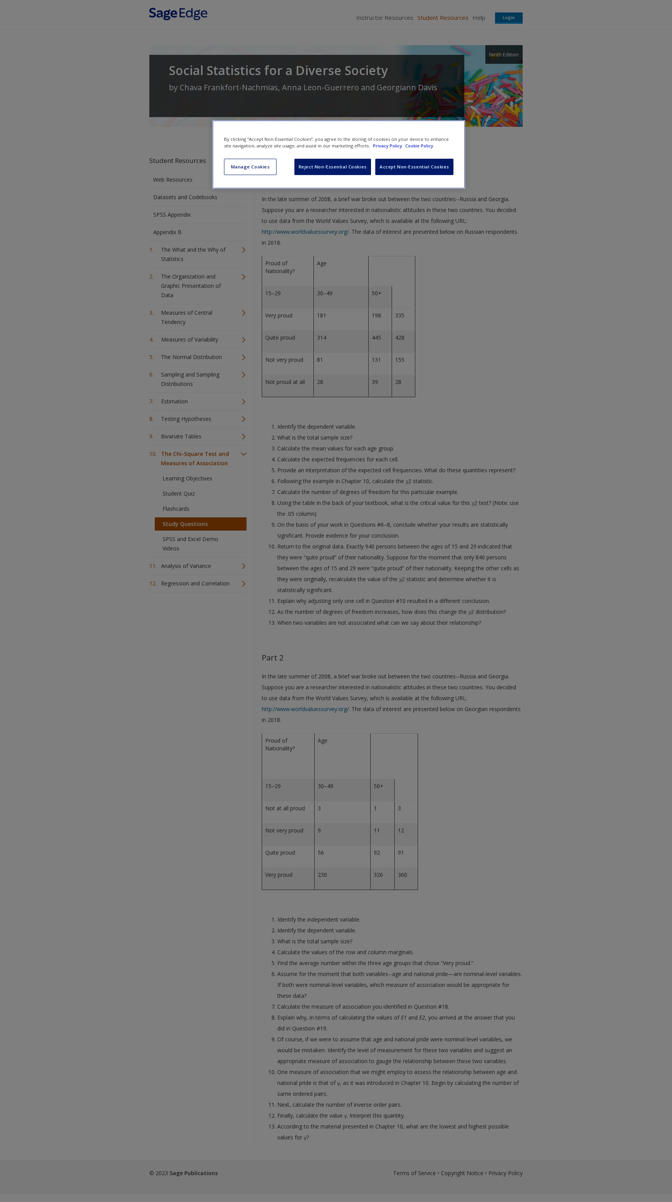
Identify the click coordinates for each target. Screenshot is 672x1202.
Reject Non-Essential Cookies (333, 167)
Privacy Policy (388, 146)
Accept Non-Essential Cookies (414, 167)
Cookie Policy (419, 146)
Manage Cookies (250, 167)
